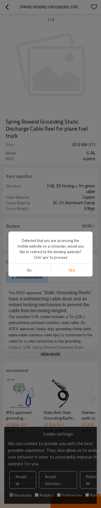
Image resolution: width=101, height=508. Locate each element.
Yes (71, 270)
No (29, 270)
